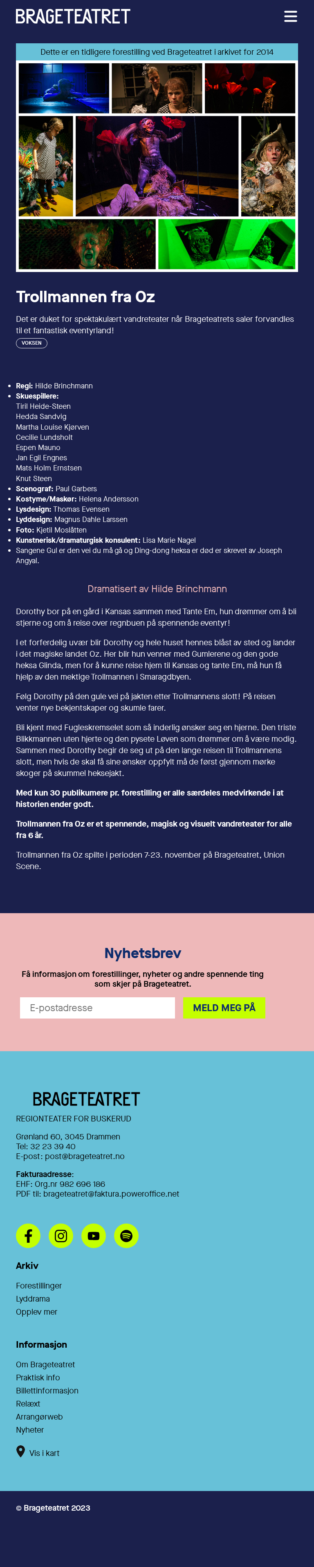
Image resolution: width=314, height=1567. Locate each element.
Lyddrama (33, 1298)
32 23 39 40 (53, 1146)
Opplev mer (37, 1311)
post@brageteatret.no (85, 1156)
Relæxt (28, 1403)
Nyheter (30, 1429)
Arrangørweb (39, 1416)
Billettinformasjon (47, 1390)
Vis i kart (44, 1453)
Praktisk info (38, 1377)
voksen (32, 342)
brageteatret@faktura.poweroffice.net (111, 1193)
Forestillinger (39, 1285)
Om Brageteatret (45, 1364)
